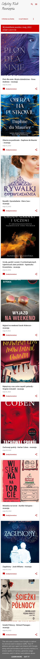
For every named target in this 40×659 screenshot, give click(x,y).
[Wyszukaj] (32, 4)
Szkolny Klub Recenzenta (10, 7)
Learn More (16, 657)
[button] (36, 89)
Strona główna (8, 19)
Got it (27, 657)
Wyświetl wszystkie (9, 30)
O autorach (23, 19)
